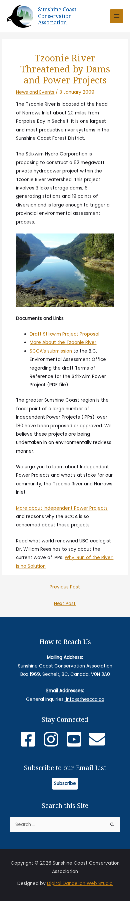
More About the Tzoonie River (63, 342)
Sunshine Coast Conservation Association (57, 16)
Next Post (65, 603)
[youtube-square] (76, 739)
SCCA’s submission (51, 351)
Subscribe (65, 783)
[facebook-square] (30, 739)
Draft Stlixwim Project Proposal (64, 334)
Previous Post (65, 587)
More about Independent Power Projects (62, 508)
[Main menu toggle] (117, 16)
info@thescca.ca (84, 699)
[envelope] (99, 739)
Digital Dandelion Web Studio (80, 883)
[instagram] (53, 739)
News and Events (35, 92)
